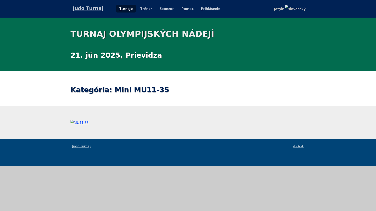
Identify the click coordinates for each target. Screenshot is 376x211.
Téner (146, 8)
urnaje (126, 8)
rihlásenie (210, 8)
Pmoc (187, 8)
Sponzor (167, 8)
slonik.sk (298, 146)
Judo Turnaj (87, 8)
